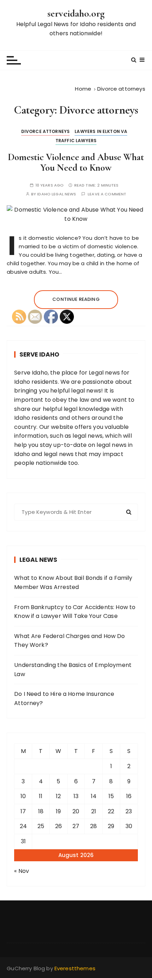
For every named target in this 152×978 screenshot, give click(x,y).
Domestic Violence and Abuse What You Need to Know (76, 162)
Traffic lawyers (76, 141)
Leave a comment (107, 194)
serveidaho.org (76, 13)
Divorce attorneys (45, 131)
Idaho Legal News (56, 194)
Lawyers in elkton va (101, 131)
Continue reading (75, 299)
